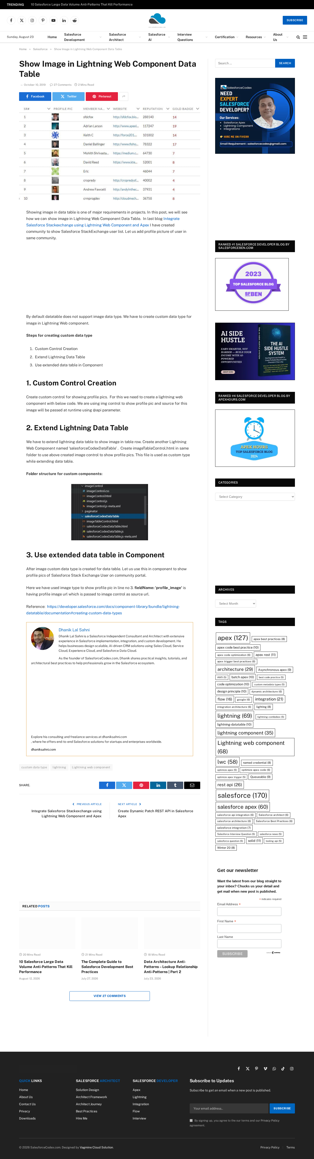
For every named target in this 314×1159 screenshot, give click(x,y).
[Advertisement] (109, 279)
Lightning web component (91, 767)
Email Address (229, 904)
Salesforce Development (74, 37)
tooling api (274, 841)
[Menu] (305, 37)
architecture (235, 669)
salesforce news (271, 834)
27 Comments (62, 84)
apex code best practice (238, 647)
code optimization (233, 684)
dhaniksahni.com (43, 749)
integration (269, 699)
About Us (278, 37)
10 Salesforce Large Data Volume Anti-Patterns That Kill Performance (82, 4)
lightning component (245, 733)
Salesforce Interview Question (236, 834)
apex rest (266, 655)
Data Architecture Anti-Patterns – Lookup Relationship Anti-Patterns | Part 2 (171, 967)
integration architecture (234, 707)
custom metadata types (269, 684)
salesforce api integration (235, 815)
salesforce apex (242, 807)
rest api (229, 784)
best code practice (271, 677)
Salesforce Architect (117, 37)
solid (254, 841)
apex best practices (269, 639)
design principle (231, 691)
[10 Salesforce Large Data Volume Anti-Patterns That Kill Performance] (47, 933)
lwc (227, 762)
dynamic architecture (266, 691)
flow (224, 699)
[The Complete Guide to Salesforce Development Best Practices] (109, 933)
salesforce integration (234, 827)
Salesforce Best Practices (274, 821)
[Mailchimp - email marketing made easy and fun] (273, 952)
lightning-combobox (270, 716)
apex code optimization (234, 655)
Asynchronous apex (274, 670)
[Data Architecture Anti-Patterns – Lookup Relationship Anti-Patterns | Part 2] (172, 933)
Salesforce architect (273, 815)
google (243, 699)
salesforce (242, 795)
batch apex (242, 677)
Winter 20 (226, 847)
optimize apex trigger (231, 777)
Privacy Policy (270, 1120)
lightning (59, 767)
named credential (257, 762)
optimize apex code (256, 770)
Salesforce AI (156, 37)
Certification (224, 37)
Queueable (260, 777)
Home (52, 37)
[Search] (298, 37)
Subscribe (295, 20)
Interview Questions (185, 37)
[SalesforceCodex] (157, 20)
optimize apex (227, 770)
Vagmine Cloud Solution (96, 1147)
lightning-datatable (234, 724)
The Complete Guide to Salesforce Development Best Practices (107, 967)
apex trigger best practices (236, 661)
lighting (263, 707)
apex (233, 637)
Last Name (225, 937)
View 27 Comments (110, 996)
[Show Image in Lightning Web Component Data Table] (109, 154)
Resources (254, 37)
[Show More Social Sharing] (123, 96)
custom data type (34, 767)
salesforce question (230, 841)
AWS (221, 677)
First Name (226, 921)
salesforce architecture (234, 821)
